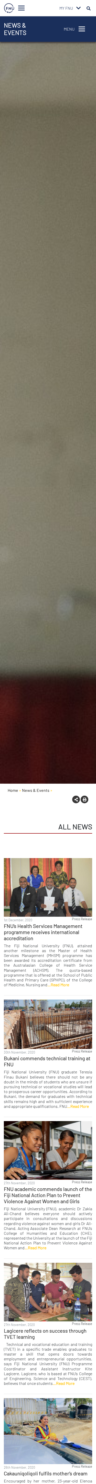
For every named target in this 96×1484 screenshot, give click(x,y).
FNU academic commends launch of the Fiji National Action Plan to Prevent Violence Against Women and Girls (48, 1195)
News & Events (35, 790)
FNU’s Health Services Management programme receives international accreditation (43, 932)
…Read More (58, 984)
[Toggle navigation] (21, 8)
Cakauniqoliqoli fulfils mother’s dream (46, 1473)
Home (13, 790)
